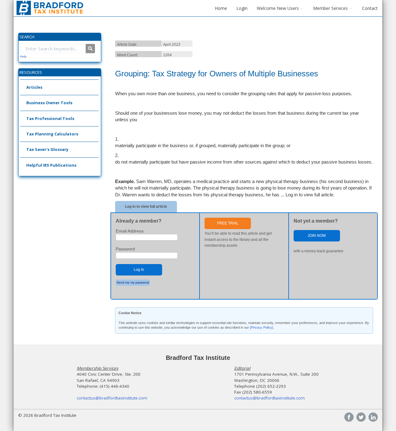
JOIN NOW (317, 235)
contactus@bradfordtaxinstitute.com (112, 398)
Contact (370, 8)
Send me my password (133, 282)
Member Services (330, 8)
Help (23, 56)
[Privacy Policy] (261, 327)
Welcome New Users (278, 8)
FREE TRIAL (228, 223)
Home (221, 8)
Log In (139, 269)
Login (242, 8)
